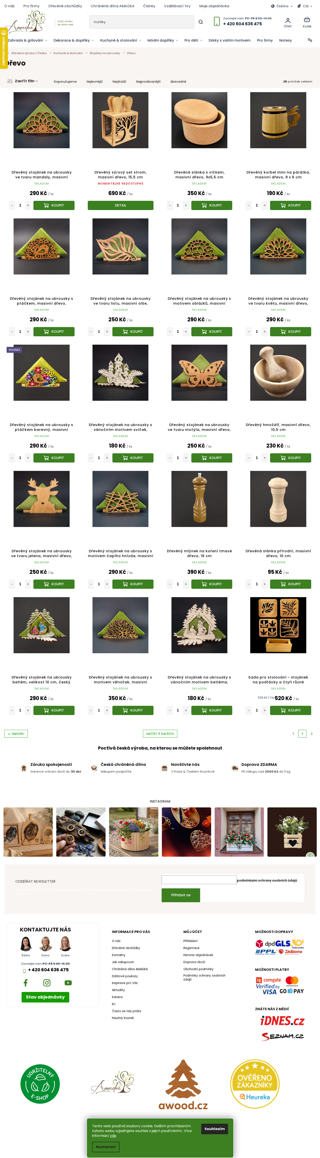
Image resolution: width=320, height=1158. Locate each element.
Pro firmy (31, 6)
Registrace (191, 948)
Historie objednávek (198, 955)
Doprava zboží (194, 962)
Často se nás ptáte (126, 1011)
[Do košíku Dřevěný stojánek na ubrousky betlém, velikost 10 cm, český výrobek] (54, 710)
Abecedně (178, 81)
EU (113, 1004)
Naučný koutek (123, 1018)
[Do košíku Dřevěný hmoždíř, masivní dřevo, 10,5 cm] (290, 458)
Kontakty (118, 955)
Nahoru (18, 734)
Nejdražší (119, 81)
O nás (9, 6)
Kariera (117, 997)
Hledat (200, 22)
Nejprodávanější (148, 81)
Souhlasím (215, 1128)
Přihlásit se (180, 895)
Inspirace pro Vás (125, 983)
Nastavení (106, 1146)
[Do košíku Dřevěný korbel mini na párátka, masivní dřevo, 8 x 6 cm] (290, 205)
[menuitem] (27, 40)
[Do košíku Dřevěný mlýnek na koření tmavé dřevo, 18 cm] (211, 584)
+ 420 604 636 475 (48, 970)
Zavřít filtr (25, 81)
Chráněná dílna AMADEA (112, 6)
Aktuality (118, 990)
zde (113, 1135)
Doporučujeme (65, 81)
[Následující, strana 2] (302, 734)
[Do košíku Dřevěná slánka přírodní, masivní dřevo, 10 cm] (290, 584)
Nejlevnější (95, 81)
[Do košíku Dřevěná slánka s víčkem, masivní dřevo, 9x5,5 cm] (211, 205)
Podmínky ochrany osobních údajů (204, 978)
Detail (120, 205)
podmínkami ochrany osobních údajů (267, 880)
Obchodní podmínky (198, 969)
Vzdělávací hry (177, 6)
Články (149, 6)
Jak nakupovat (123, 962)
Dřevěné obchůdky (65, 6)
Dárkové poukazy (125, 976)
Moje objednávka (214, 6)
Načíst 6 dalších (160, 734)
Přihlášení (190, 941)
